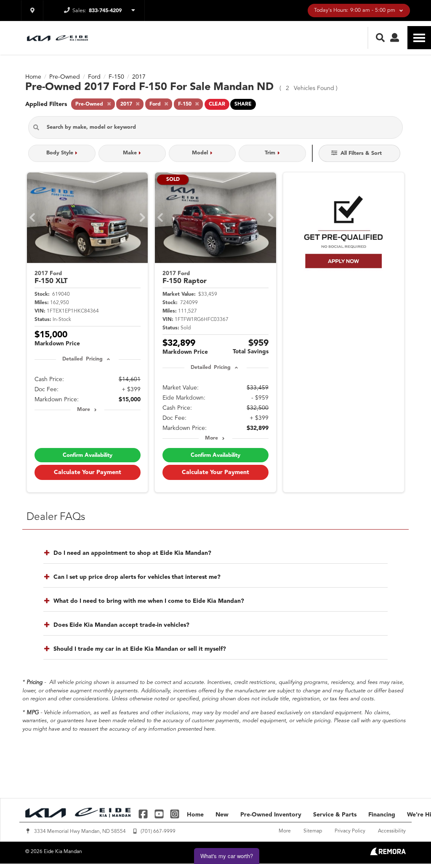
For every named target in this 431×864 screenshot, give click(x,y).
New (222, 815)
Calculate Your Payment (87, 472)
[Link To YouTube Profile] (160, 813)
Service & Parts (335, 815)
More (83, 409)
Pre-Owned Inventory (270, 815)
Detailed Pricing (82, 359)
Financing (381, 815)
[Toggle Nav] (419, 37)
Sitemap (312, 831)
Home (195, 815)
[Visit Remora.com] (388, 853)
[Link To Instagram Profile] (174, 813)
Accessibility (392, 831)
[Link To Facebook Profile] (144, 813)
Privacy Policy (350, 831)
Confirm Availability (87, 455)
